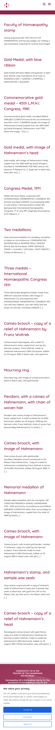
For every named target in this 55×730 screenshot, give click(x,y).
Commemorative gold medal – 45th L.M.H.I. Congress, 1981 (23, 103)
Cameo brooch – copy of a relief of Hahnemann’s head (27, 619)
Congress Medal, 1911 (22, 188)
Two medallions (17, 229)
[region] (27, 707)
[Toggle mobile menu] (49, 4)
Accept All (27, 710)
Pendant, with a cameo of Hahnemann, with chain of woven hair (27, 402)
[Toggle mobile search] (44, 4)
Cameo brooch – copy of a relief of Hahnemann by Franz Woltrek (27, 329)
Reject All (27, 724)
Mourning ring (16, 370)
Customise (27, 717)
